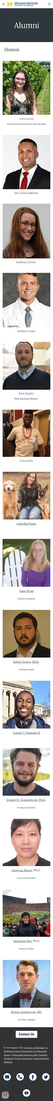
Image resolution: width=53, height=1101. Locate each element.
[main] (26, 25)
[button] (3, 4)
